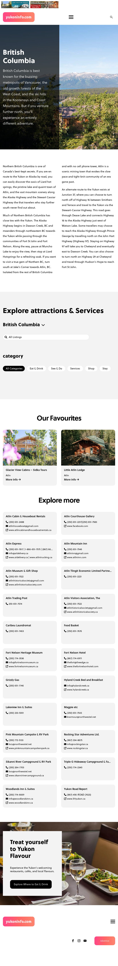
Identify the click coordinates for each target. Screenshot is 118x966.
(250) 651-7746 (16, 685)
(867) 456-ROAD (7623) (79, 794)
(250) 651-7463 (16, 631)
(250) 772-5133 (16, 740)
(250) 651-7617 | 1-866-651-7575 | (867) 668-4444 (33, 549)
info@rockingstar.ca (77, 744)
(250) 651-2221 (74, 576)
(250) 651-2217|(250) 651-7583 (82, 522)
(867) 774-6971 (74, 658)
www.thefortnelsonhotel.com (82, 666)
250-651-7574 (15, 603)
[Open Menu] (71, 17)
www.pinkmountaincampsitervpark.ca (29, 748)
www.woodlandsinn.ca (21, 802)
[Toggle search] (111, 17)
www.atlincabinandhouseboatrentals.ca (30, 530)
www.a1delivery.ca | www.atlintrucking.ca (30, 557)
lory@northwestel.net (20, 744)
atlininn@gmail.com (77, 553)
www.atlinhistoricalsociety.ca (82, 611)
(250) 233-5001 (16, 712)
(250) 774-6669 (16, 794)
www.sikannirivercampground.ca (26, 775)
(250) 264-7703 (16, 767)
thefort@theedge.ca (77, 662)
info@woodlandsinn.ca (21, 798)
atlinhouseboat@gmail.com (23, 526)
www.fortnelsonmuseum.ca (23, 666)
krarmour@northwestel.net (81, 716)
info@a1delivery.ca (18, 553)
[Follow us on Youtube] (85, 941)
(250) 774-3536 (16, 658)
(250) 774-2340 (74, 767)
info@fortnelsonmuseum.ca (23, 662)
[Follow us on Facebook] (73, 941)
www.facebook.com (77, 526)
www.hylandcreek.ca (78, 689)
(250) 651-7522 (16, 576)
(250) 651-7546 (74, 549)
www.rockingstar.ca (77, 748)
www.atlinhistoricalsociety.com (25, 584)
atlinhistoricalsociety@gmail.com (26, 580)
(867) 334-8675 (74, 740)
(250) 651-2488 (16, 522)
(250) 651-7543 (74, 712)
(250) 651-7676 (74, 631)
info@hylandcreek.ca (78, 685)
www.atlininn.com (76, 557)
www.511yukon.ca (76, 798)
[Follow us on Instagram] (79, 941)
